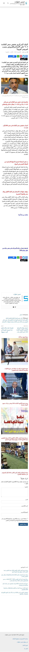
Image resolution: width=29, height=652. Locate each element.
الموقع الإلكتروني (24, 512)
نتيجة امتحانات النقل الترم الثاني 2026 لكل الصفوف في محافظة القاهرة (15, 473)
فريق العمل (25, 645)
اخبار (11, 52)
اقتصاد (9, 318)
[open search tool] (8, 3)
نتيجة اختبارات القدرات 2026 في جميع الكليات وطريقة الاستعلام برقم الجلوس (16, 369)
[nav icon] (4, 3)
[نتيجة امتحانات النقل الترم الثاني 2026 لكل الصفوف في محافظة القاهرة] (14, 455)
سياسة (12, 321)
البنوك (16, 320)
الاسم (27, 499)
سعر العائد (22, 321)
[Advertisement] (14, 25)
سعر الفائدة (16, 321)
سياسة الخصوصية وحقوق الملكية (20, 638)
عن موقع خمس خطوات (22, 642)
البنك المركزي (21, 320)
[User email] (13, 307)
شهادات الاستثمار (6, 321)
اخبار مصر (20, 318)
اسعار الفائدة (15, 318)
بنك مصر (7, 320)
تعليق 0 (7, 52)
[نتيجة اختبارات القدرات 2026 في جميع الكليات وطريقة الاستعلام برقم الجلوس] (14, 351)
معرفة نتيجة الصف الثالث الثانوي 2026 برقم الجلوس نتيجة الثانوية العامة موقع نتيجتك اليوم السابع (14, 438)
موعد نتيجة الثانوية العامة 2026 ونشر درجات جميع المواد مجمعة (15, 404)
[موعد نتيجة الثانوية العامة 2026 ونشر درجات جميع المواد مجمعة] (14, 386)
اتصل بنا (26, 648)
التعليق (26, 487)
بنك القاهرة (12, 320)
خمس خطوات (20, 2)
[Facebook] (15, 307)
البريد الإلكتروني (24, 506)
